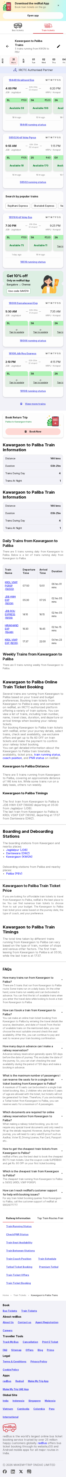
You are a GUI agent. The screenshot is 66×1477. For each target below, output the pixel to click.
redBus (7, 1381)
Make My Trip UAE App (16, 1389)
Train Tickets (29, 1310)
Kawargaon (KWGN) (19, 856)
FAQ (5, 1350)
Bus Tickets (10, 1310)
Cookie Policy (11, 1369)
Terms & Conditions (14, 1361)
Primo (50, 1350)
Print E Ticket (50, 1341)
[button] (59, 5)
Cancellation (30, 1341)
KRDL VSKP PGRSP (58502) (11, 585)
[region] (33, 103)
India (5, 1400)
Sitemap (16, 1350)
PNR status (36, 758)
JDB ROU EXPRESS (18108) (10, 614)
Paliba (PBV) (14, 873)
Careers (8, 1330)
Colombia (39, 1408)
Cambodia (23, 1408)
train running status (47, 754)
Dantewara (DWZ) (18, 853)
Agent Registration (46, 1322)
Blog (40, 1350)
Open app (33, 15)
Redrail (19, 1381)
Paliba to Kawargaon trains (18, 421)
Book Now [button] (35, 431)
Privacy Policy (38, 1361)
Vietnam (8, 1408)
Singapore (34, 1400)
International (10, 1416)
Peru (51, 1408)
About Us (8, 1322)
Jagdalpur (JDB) (17, 850)
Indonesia (18, 1400)
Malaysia (50, 1400)
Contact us (24, 1322)
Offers (30, 1350)
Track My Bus (11, 1341)
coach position (12, 758)
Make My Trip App (38, 1381)
